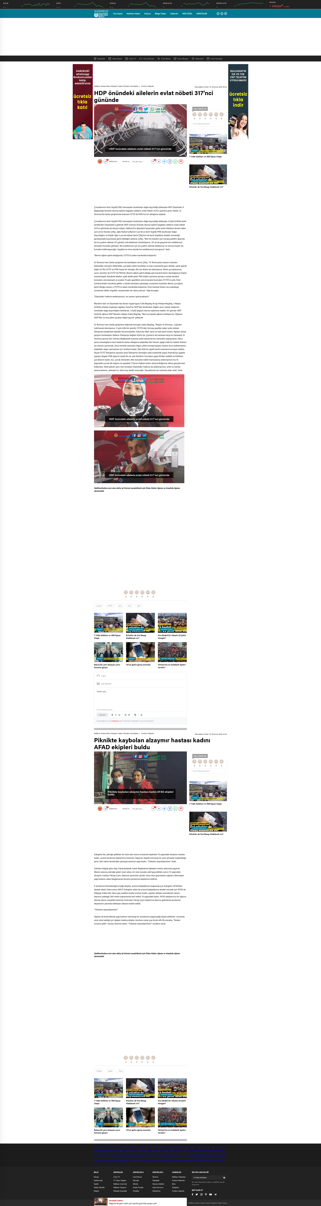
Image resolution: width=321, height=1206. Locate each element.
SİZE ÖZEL (187, 13)
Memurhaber (99, 1160)
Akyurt (143, 1147)
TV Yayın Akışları (119, 1180)
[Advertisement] (160, 36)
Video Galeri (117, 58)
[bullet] (129, 714)
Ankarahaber (132, 1147)
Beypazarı (166, 1147)
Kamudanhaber (119, 1160)
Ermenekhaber (166, 1160)
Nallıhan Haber (133, 13)
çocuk (99, 605)
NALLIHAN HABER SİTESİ (213, 1150)
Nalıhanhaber (214, 1157)
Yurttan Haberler (147, 86)
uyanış (139, 1160)
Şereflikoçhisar (178, 1150)
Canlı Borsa (166, 58)
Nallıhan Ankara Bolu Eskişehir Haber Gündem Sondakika (116, 86)
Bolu (108, 1147)
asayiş (133, 1160)
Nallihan (200, 1153)
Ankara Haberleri (178, 1180)
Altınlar (135, 1184)
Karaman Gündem (119, 1157)
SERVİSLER (201, 13)
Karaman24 (170, 1157)
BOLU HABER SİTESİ (121, 1153)
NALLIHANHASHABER (188, 1153)
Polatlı (156, 1150)
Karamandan (131, 1157)
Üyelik (96, 1184)
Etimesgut (204, 1147)
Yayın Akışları (183, 58)
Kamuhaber (108, 1160)
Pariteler (136, 1191)
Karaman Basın (211, 1160)
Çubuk (189, 1147)
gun (120, 605)
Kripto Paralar (138, 1187)
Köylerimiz (156, 1191)
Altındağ (150, 1147)
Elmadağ (196, 1147)
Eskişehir (113, 1147)
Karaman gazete (121, 1163)
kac (129, 605)
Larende (162, 1157)
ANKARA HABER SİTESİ (103, 1153)
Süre (121, 1071)
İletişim (96, 1191)
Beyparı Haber (196, 1157)
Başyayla (201, 1160)
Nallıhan (97, 1147)
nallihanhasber (209, 1153)
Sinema (155, 1177)
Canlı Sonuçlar (216, 58)
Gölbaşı (217, 1147)
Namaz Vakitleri (158, 1184)
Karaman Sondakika (151, 1157)
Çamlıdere (175, 1147)
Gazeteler (101, 58)
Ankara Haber (221, 1153)
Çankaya (183, 1147)
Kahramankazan (108, 1150)
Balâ (160, 1147)
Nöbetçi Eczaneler (120, 1191)
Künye (96, 1177)
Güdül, (223, 1147)
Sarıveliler (193, 1160)
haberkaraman (147, 1160)
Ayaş (156, 1147)
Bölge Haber (160, 13)
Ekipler (99, 1071)
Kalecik (118, 1150)
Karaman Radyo (108, 1163)
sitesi (139, 1147)
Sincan (169, 1150)
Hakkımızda (98, 1180)
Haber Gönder (99, 1187)
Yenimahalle (189, 1150)
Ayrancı (175, 1160)
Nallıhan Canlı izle (120, 1184)
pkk (138, 605)
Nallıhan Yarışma (119, 1187)
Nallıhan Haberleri (179, 1177)
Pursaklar (162, 1150)
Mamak (143, 1150)
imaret (128, 1160)
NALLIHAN (198, 1150)
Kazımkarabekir (184, 1160)
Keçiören (124, 1150)
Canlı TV (132, 58)
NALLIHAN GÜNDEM (171, 1153)
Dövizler (136, 1180)
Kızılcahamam (134, 1150)
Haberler (174, 13)
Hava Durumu (148, 58)
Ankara (147, 13)
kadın (110, 1071)
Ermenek (156, 1160)
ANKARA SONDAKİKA (138, 1153)
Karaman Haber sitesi (102, 1157)
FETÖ (110, 605)
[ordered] (125, 714)
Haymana (97, 1150)
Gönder (102, 714)
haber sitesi (122, 1147)
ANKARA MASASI (155, 1153)
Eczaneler (200, 58)
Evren (211, 1147)
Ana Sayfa (118, 13)
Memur (222, 1157)
